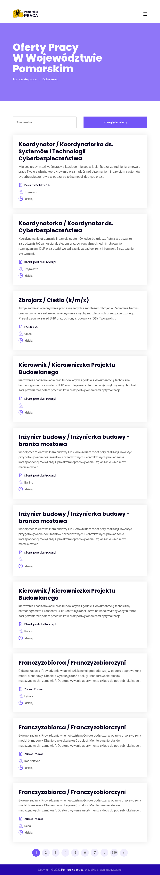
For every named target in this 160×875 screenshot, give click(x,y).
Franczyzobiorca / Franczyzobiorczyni (72, 663)
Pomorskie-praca (72, 869)
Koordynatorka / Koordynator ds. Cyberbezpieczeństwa (66, 227)
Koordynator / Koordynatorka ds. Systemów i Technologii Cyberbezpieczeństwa (66, 151)
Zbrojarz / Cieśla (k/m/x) (54, 300)
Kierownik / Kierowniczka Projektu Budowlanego (67, 368)
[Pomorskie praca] (25, 14)
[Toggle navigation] (145, 14)
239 (114, 852)
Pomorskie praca (25, 79)
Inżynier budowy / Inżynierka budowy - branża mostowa (74, 440)
